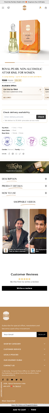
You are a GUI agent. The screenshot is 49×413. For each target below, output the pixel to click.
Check (41, 117)
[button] (3, 8)
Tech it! (18, 386)
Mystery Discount (1, 389)
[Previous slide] (2, 36)
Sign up (41, 334)
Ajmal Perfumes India (16, 383)
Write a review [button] (24, 288)
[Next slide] (46, 36)
